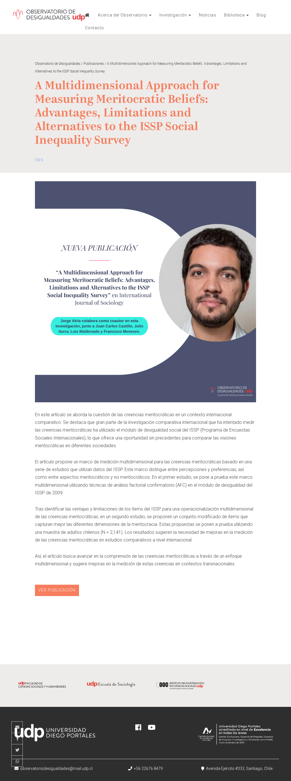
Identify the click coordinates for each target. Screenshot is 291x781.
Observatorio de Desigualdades (49, 17)
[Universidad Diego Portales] (53, 736)
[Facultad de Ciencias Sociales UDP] (42, 688)
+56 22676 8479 (147, 768)
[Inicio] (87, 15)
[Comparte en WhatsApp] (17, 761)
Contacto (94, 28)
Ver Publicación (57, 590)
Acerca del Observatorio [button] (123, 15)
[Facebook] (138, 728)
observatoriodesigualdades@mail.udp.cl (56, 768)
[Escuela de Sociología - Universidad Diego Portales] (111, 688)
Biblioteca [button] (235, 15)
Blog (261, 15)
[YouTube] (151, 728)
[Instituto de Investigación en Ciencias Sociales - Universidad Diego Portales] (180, 689)
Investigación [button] (173, 15)
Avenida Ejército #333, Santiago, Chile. (238, 768)
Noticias (207, 15)
